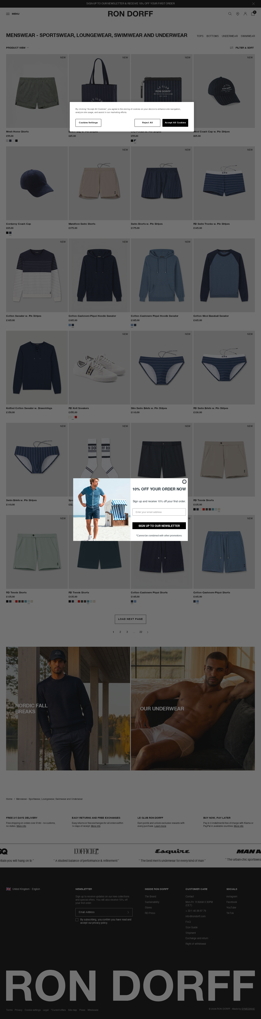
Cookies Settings (88, 123)
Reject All (147, 123)
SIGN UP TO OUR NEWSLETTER (159, 526)
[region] (132, 117)
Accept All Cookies (175, 123)
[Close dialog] (184, 482)
